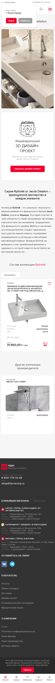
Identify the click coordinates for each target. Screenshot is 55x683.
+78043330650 (18, 533)
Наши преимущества (12, 641)
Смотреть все (39, 501)
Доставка (6, 593)
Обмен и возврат (10, 588)
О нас (4, 626)
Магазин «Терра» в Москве (19, 538)
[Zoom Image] (27, 68)
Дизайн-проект (9, 598)
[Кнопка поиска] (41, 9)
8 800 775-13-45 (11, 478)
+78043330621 (18, 549)
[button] (49, 678)
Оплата (5, 583)
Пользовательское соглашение (17, 603)
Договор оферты (10, 646)
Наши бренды (8, 636)
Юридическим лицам (12, 607)
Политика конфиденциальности (18, 631)
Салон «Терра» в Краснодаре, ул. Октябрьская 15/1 (23, 509)
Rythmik (44, 326)
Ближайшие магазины (15, 500)
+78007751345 (32, 519)
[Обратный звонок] (51, 2)
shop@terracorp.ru (12, 483)
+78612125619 (18, 519)
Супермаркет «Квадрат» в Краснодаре (26, 524)
